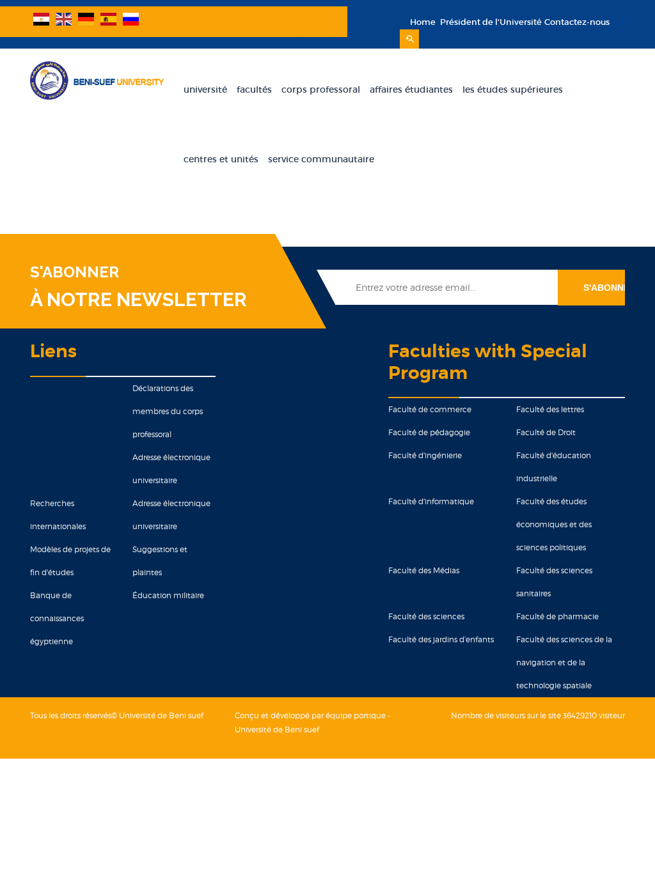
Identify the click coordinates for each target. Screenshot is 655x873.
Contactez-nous (577, 22)
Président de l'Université (490, 22)
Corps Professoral (320, 89)
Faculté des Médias (423, 570)
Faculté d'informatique (431, 501)
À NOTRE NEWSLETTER (138, 299)
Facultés (254, 89)
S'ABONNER (74, 272)
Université (205, 89)
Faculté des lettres (550, 409)
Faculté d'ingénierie (425, 455)
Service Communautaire (321, 159)
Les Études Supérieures (512, 89)
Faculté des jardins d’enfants (441, 639)
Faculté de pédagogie (429, 432)
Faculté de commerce (429, 409)
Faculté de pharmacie (557, 616)
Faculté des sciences (426, 616)
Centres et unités (221, 159)
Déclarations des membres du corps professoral (167, 411)
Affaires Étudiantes (411, 89)
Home (423, 22)
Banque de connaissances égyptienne (57, 618)
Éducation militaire (168, 595)
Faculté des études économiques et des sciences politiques (554, 524)
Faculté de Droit (546, 432)
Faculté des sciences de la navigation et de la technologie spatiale (564, 662)
